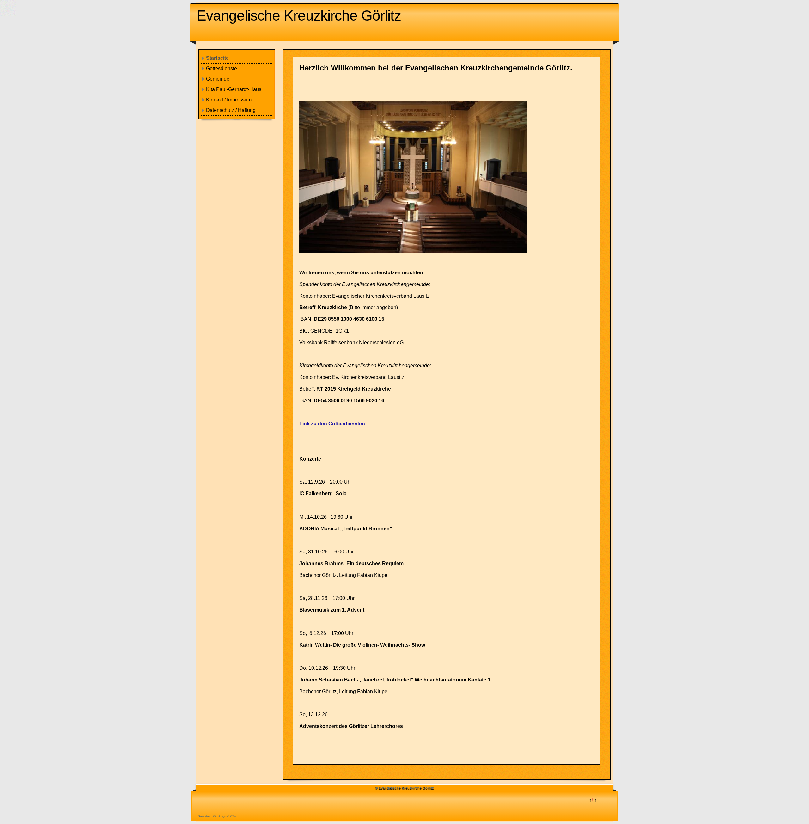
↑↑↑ (592, 799)
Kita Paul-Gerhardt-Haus (233, 89)
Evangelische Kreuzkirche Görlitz (299, 15)
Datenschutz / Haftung (231, 110)
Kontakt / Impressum (229, 99)
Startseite (217, 58)
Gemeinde (217, 79)
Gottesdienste (221, 68)
